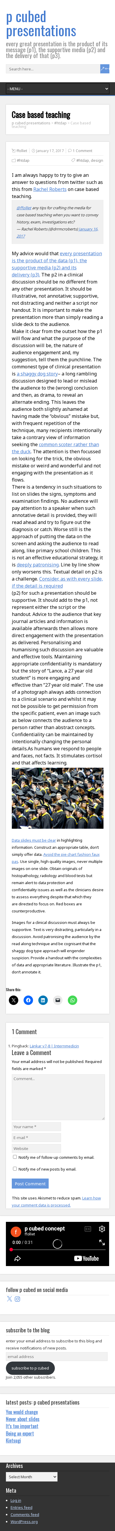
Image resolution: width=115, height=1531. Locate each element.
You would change (22, 1411)
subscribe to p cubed (30, 1368)
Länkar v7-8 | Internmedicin (54, 1046)
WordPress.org (24, 1521)
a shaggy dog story (37, 373)
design (97, 160)
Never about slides (23, 1419)
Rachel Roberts (50, 189)
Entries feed (21, 1507)
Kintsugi (13, 1440)
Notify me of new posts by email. (47, 1169)
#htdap (23, 160)
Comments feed (25, 1514)
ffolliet (22, 150)
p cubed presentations (41, 22)
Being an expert (20, 1433)
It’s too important (22, 1426)
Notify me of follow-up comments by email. (56, 1157)
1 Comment (82, 150)
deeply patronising (38, 564)
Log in (16, 1500)
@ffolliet (24, 207)
